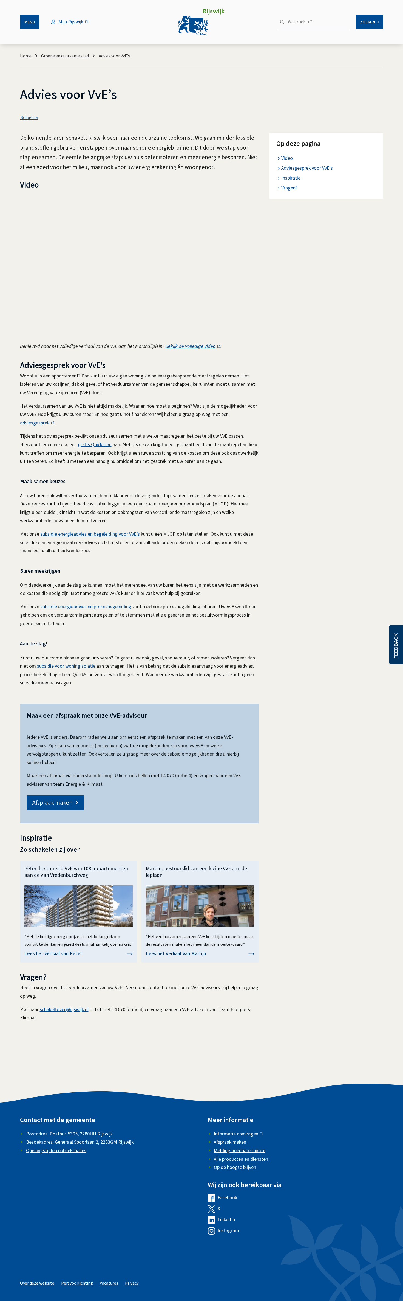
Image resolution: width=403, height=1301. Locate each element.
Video (287, 158)
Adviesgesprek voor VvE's (307, 168)
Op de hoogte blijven (235, 1167)
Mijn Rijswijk (75, 24)
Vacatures (109, 1283)
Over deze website (37, 1283)
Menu (29, 22)
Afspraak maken (52, 802)
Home (26, 56)
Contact (31, 1120)
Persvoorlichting (77, 1283)
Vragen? (289, 187)
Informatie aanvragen (237, 1134)
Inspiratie (290, 178)
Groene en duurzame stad (65, 56)
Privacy (131, 1283)
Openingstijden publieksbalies (56, 1150)
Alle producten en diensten (241, 1159)
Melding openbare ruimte (239, 1150)
